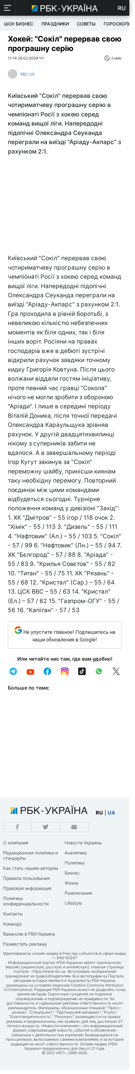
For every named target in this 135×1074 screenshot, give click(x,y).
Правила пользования (26, 878)
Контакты (13, 913)
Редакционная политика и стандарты (30, 855)
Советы (86, 23)
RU (122, 8)
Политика (74, 862)
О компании (15, 842)
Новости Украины (83, 842)
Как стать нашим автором (30, 868)
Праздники (55, 23)
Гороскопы (118, 23)
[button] (8, 8)
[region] (65, 206)
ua (111, 812)
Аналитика (76, 852)
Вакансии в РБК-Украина (29, 934)
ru (99, 812)
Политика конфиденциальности (26, 901)
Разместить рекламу (25, 944)
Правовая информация (27, 888)
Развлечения (78, 893)
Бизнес (72, 872)
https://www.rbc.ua (49, 971)
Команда (12, 923)
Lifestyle (73, 903)
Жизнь (71, 883)
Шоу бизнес (18, 23)
